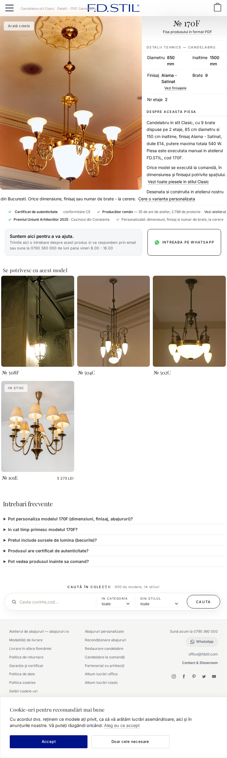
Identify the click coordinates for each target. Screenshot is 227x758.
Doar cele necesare (130, 741)
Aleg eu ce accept (122, 725)
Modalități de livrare (26, 640)
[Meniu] (9, 8)
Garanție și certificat (26, 665)
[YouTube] (214, 676)
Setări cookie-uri (23, 691)
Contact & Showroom (200, 662)
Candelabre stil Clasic (37, 9)
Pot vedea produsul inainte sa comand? (48, 561)
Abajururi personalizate (104, 631)
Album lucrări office (101, 674)
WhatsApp (204, 641)
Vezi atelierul (215, 212)
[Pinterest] (194, 676)
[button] (73, 242)
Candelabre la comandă (105, 657)
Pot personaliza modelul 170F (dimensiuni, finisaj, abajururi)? (70, 518)
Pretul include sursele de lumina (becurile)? (52, 540)
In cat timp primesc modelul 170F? (43, 529)
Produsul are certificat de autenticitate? (48, 550)
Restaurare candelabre (104, 648)
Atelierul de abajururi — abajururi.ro (39, 631)
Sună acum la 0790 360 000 (194, 631)
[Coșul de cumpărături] (217, 8)
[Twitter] (204, 676)
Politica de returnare (26, 657)
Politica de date (22, 674)
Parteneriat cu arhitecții (104, 665)
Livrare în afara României (30, 648)
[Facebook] (184, 676)
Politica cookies (22, 682)
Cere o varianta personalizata (166, 198)
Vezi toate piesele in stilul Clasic (178, 181)
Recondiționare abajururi (105, 640)
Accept (49, 741)
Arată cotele (19, 26)
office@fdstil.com (203, 654)
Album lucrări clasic (101, 682)
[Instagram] (174, 676)
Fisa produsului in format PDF (187, 32)
